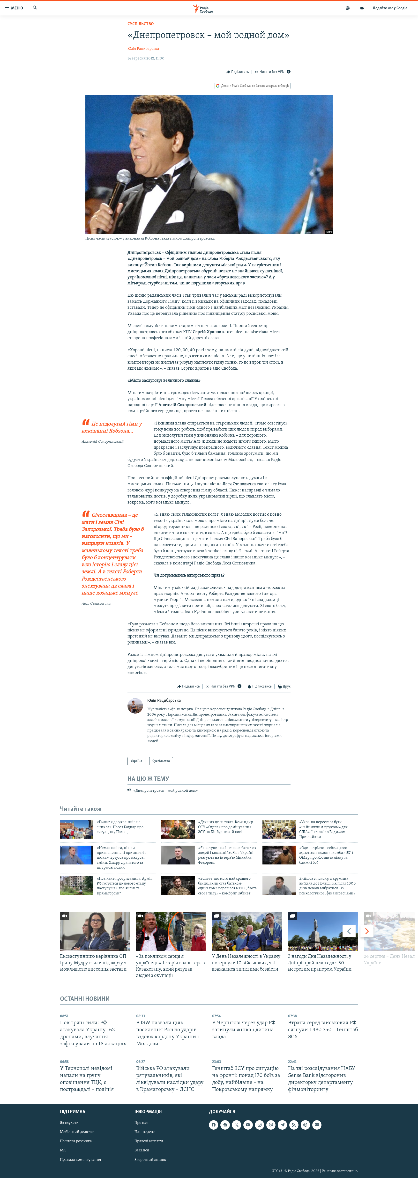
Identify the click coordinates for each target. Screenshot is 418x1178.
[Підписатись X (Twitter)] (236, 1125)
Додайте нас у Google (390, 8)
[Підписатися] (316, 1125)
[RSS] (294, 1125)
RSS (63, 1151)
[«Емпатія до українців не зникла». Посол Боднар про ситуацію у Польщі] (76, 829)
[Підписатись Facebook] (213, 1125)
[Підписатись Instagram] (259, 1125)
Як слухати (69, 1123)
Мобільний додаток (77, 1132)
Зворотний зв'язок (150, 1160)
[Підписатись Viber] (271, 1125)
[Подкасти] (347, 8)
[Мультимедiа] (362, 8)
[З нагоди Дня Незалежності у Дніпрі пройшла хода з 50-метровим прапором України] (323, 931)
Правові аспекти (148, 1141)
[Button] (237, 72)
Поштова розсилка (76, 1141)
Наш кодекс (144, 1132)
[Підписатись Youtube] (248, 1125)
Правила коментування (80, 1160)
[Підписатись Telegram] (282, 1125)
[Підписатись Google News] (225, 1125)
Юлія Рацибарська (143, 49)
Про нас (141, 1123)
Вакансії (141, 1151)
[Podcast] (305, 1125)
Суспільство (140, 24)
